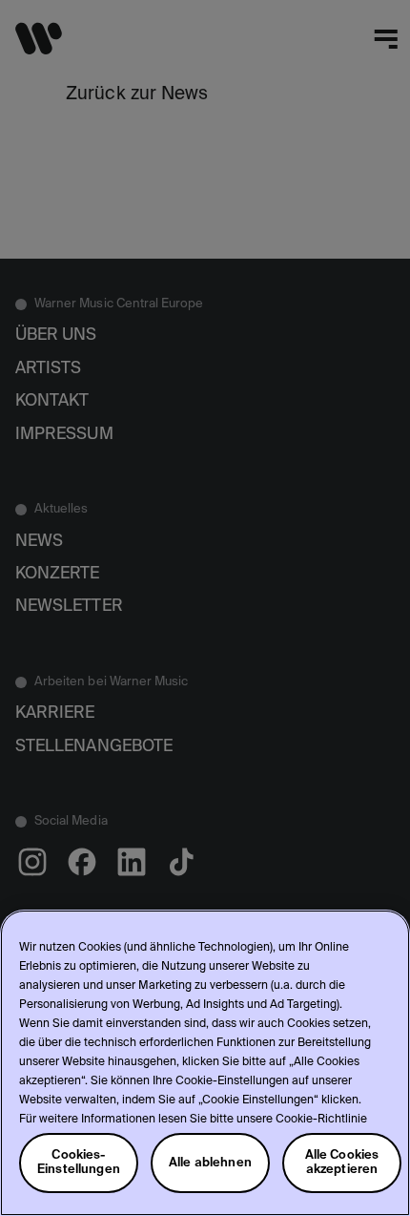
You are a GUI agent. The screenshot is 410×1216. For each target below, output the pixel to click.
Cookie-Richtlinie (321, 1119)
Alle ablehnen (210, 1163)
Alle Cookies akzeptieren (342, 1162)
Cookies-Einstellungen (78, 1162)
